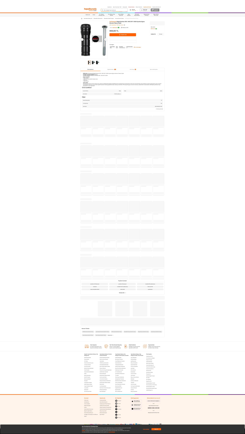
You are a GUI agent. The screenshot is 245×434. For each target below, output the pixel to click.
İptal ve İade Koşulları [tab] (154, 69)
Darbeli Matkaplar (118, 357)
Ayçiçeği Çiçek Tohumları (119, 378)
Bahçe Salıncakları (87, 375)
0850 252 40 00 (153, 408)
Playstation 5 (148, 374)
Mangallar (86, 380)
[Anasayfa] (81, 18)
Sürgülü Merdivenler (118, 387)
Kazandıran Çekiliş (149, 372)
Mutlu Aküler (102, 384)
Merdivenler (86, 389)
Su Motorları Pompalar (88, 382)
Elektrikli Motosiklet (87, 357)
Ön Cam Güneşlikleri (134, 366)
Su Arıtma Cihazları (87, 364)
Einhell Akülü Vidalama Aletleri (105, 375)
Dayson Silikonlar (103, 368)
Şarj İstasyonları (133, 361)
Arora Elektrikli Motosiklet (104, 364)
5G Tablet (148, 377)
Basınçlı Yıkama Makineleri (88, 368)
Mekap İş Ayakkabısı (103, 389)
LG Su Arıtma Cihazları (103, 378)
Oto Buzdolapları (133, 359)
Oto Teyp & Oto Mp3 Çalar (135, 386)
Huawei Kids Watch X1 (150, 365)
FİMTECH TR (153, 28)
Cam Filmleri (133, 375)
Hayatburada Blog (103, 400)
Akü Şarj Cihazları (134, 387)
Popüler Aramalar (149, 359)
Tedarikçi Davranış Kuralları (104, 405)
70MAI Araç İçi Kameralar (104, 362)
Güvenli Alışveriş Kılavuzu (88, 412)
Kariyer (85, 407)
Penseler (132, 389)
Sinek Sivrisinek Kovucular (88, 362)
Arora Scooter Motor (103, 377)
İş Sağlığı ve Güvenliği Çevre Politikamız (91, 414)
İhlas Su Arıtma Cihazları (104, 359)
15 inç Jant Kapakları (118, 382)
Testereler (132, 382)
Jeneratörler (86, 387)
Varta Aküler (102, 361)
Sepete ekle (124, 34)
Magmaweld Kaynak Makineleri (105, 380)
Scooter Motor (86, 359)
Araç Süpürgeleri (133, 357)
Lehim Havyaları (133, 384)
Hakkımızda (86, 400)
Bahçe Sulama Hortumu (135, 377)
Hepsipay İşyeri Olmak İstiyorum (105, 403)
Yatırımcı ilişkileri (87, 403)
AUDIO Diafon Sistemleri (104, 371)
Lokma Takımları (133, 373)
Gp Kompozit (113, 21)
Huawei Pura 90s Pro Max (150, 366)
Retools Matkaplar (103, 373)
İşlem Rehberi (102, 414)
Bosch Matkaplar (103, 391)
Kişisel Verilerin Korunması (88, 409)
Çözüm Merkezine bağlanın (154, 400)
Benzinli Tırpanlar (87, 377)
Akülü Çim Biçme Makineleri (120, 366)
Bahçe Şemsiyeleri (87, 378)
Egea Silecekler (118, 389)
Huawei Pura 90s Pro (149, 368)
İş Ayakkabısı (133, 371)
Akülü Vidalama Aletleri (88, 384)
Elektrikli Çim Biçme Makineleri (120, 380)
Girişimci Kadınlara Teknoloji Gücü (105, 407)
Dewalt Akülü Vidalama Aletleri (105, 382)
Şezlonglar (132, 368)
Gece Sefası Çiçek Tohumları (120, 384)
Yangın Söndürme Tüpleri (88, 386)
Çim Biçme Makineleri (134, 380)
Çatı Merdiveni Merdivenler (119, 373)
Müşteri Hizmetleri (87, 405)
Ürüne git (160, 34)
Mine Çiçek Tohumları (119, 359)
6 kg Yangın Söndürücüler (119, 377)
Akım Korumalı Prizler (87, 391)
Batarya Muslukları (134, 391)
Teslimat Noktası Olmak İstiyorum (105, 409)
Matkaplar (132, 378)
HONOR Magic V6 (149, 390)
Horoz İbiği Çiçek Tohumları (120, 361)
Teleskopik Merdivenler (119, 364)
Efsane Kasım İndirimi (149, 363)
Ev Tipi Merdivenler (118, 371)
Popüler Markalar (149, 361)
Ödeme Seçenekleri (103, 410)
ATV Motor (86, 361)
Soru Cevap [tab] (133, 69)
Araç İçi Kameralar (87, 366)
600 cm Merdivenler (118, 391)
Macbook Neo (148, 370)
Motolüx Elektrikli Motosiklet (104, 357)
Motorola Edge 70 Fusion (150, 375)
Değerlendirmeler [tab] (111, 69)
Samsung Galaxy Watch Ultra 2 (151, 388)
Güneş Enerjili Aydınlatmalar (89, 371)
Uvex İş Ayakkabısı (103, 386)
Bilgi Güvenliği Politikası (88, 410)
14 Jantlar (117, 375)
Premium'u (91, 10)
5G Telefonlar (148, 379)
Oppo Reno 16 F (149, 381)
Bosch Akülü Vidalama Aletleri (105, 366)
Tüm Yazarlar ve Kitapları (150, 358)
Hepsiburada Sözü (149, 356)
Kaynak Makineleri (134, 364)
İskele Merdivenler (118, 362)
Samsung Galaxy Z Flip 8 (150, 386)
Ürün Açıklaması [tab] (90, 69)
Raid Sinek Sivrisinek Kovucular (105, 387)
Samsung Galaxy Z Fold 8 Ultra (151, 384)
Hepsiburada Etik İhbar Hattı (153, 412)
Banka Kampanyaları (103, 412)
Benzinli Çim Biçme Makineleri (120, 368)
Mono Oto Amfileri (118, 386)
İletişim (85, 416)
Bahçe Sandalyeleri (134, 362)
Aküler (85, 373)
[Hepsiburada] (90, 9)
